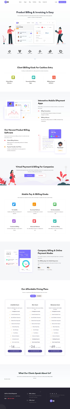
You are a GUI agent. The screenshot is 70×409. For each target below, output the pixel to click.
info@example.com (32, 402)
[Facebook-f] (50, 393)
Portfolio (34, 2)
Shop (40, 2)
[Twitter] (52, 393)
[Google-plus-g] (54, 393)
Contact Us (45, 2)
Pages (25, 2)
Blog (30, 2)
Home (20, 2)
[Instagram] (56, 393)
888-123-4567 (11, 398)
